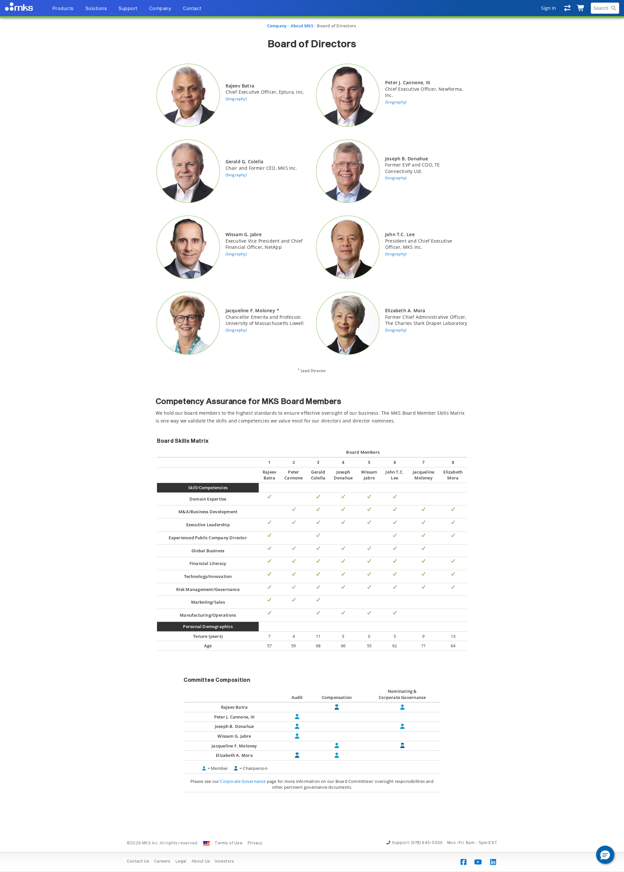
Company (277, 26)
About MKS (302, 26)
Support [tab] (128, 9)
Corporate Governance (243, 781)
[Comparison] (568, 8)
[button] (605, 855)
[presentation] (312, 436)
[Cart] (581, 8)
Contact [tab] (192, 9)
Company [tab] (160, 9)
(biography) (236, 98)
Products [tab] (63, 9)
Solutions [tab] (96, 9)
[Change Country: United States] (206, 843)
